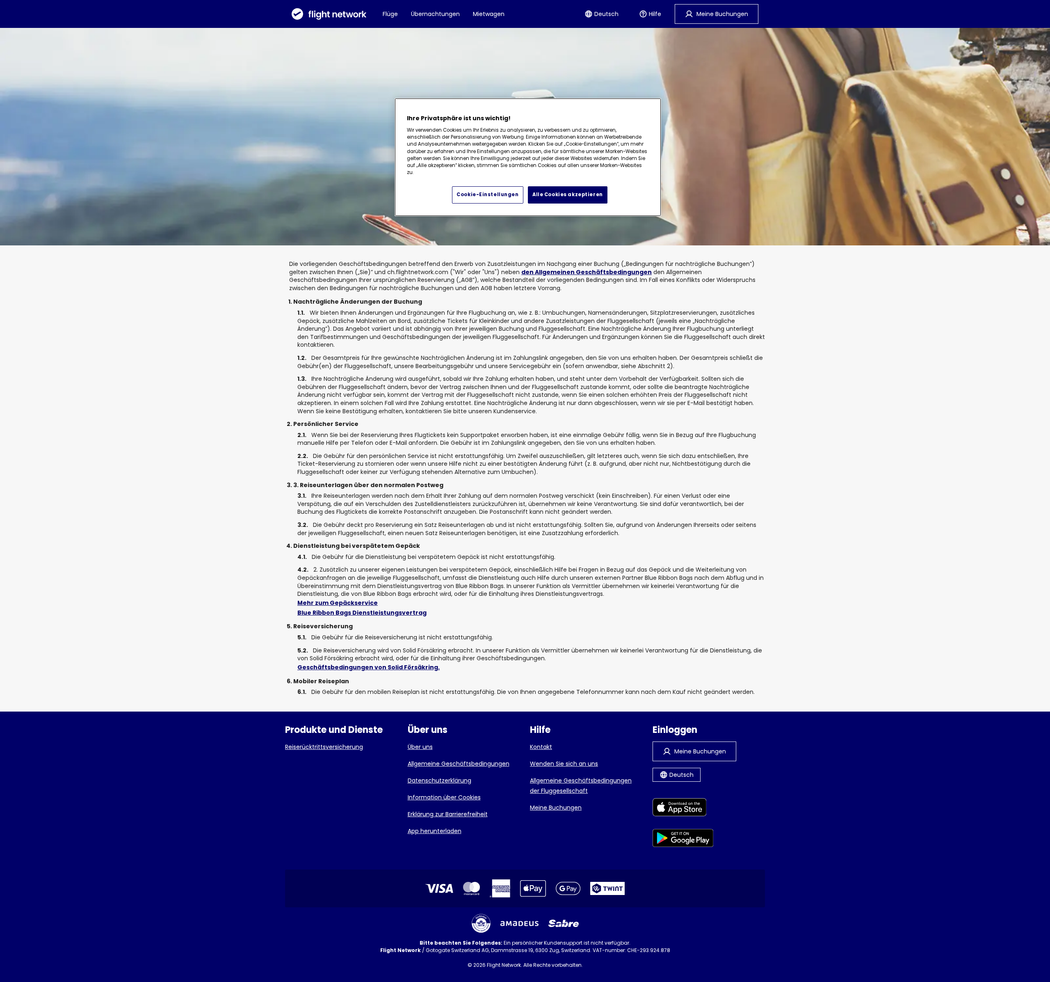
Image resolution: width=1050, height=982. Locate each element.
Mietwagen (488, 14)
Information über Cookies (444, 797)
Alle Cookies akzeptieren (567, 194)
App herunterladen (434, 831)
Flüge (390, 14)
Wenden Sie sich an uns (564, 764)
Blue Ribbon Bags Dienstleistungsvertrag (362, 613)
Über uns (420, 747)
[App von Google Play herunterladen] (683, 839)
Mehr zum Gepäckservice (337, 603)
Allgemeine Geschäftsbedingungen (458, 764)
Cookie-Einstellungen (487, 194)
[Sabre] (563, 923)
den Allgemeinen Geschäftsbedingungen (586, 272)
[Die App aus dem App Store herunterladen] (683, 808)
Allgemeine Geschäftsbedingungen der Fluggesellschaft (581, 785)
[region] (528, 157)
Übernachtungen (435, 14)
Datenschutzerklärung (439, 780)
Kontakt (541, 747)
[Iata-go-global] (481, 923)
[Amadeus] (519, 923)
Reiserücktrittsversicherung (324, 747)
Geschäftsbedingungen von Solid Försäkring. (368, 667)
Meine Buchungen (556, 807)
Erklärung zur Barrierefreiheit (448, 814)
